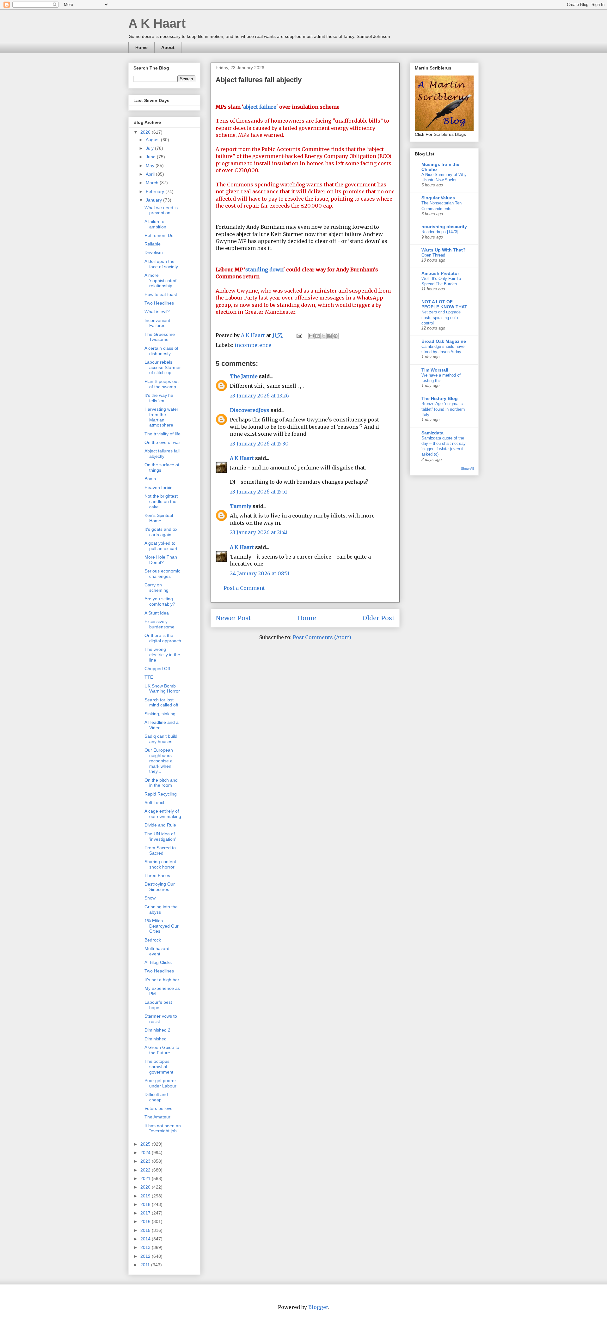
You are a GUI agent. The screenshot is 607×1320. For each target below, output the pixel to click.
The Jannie (244, 376)
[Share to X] (323, 336)
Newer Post (233, 618)
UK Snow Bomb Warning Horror (162, 688)
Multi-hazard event (156, 951)
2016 (146, 1221)
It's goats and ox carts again (160, 532)
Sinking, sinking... (161, 713)
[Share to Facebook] (329, 336)
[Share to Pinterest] (335, 336)
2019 (146, 1195)
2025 (146, 1144)
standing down (264, 269)
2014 (146, 1238)
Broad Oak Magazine (443, 341)
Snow (150, 897)
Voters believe (158, 1108)
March (153, 182)
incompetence (253, 345)
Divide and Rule (160, 824)
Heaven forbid (158, 487)
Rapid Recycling (160, 793)
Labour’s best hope (158, 1005)
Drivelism (153, 252)
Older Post (379, 618)
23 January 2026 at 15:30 (259, 443)
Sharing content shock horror (160, 864)
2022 (146, 1169)
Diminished (155, 1038)
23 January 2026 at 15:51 (258, 491)
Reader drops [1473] (439, 231)
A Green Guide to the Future (161, 1050)
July (150, 148)
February (155, 191)
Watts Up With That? (443, 249)
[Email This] (311, 336)
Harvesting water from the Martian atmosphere (161, 417)
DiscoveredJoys (249, 410)
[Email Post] (299, 335)
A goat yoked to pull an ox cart (160, 546)
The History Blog (439, 398)
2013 (146, 1247)
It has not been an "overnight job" (162, 1128)
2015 (146, 1230)
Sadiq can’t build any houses (160, 739)
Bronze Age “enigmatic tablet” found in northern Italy (443, 409)
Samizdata (432, 432)
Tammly (240, 506)
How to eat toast (160, 294)
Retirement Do (159, 235)
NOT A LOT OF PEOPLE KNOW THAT (444, 304)
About (168, 47)
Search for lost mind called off (161, 702)
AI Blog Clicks (158, 962)
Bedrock (152, 939)
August (153, 139)
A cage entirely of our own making (162, 813)
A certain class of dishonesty (161, 351)
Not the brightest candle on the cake (161, 501)
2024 (146, 1152)
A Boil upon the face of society (161, 264)
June (151, 156)
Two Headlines (159, 303)
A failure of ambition (155, 224)
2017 (146, 1212)
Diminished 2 (157, 1029)
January (154, 200)
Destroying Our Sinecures (159, 886)
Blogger (318, 1307)
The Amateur (157, 1116)
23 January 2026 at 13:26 (259, 395)
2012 (146, 1256)
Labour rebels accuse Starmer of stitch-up (162, 367)
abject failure (259, 107)
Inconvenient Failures (157, 323)
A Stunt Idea (156, 612)
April (151, 174)
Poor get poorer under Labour (160, 1083)
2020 (146, 1187)
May (151, 165)
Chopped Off (157, 668)
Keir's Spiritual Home (158, 518)
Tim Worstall (434, 369)
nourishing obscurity (444, 226)
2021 (146, 1178)
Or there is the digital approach (162, 638)
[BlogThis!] (317, 336)
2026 (146, 132)
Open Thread (433, 255)
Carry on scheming (156, 587)
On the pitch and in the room (161, 783)
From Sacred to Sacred (160, 850)
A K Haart (157, 23)
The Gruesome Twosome (159, 337)
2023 (146, 1161)
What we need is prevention (161, 210)
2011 (145, 1264)
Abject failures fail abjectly (162, 453)
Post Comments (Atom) (322, 637)
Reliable (152, 243)
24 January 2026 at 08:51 (260, 573)
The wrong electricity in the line (162, 655)
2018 (146, 1204)
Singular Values (438, 197)
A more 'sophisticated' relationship (160, 280)
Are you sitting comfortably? (159, 601)
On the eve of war (162, 442)
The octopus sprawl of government (158, 1067)
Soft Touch (155, 802)
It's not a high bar (161, 979)
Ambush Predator (440, 273)
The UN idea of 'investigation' (160, 836)
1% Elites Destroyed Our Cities (161, 926)
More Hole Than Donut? (160, 559)
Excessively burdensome (159, 624)
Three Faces (157, 875)
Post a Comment (244, 588)
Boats (150, 478)
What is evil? (157, 311)
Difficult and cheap (156, 1097)
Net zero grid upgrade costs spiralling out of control (441, 317)
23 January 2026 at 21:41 (259, 532)
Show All (467, 468)
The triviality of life (162, 433)
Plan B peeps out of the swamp (161, 384)
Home (141, 47)
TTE (148, 677)
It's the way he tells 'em (158, 398)
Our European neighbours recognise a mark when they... (158, 761)
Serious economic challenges (162, 573)
